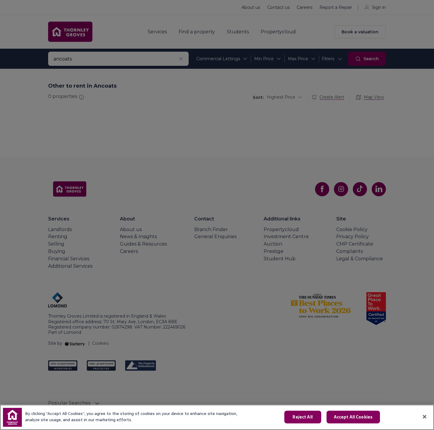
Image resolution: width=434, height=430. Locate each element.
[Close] (424, 416)
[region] (217, 417)
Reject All (302, 417)
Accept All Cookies (353, 417)
